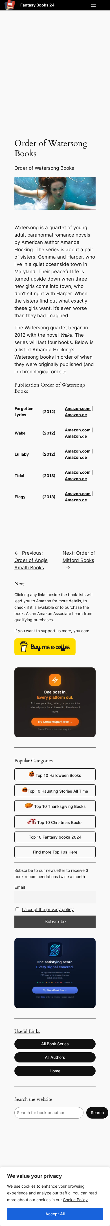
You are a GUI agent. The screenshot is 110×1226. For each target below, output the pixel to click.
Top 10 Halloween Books (57, 775)
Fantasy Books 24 (37, 5)
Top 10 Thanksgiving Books (59, 806)
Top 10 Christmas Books (59, 822)
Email (19, 887)
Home (55, 1070)
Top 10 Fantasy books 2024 (55, 837)
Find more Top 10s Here (55, 852)
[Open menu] (93, 5)
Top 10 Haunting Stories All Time (58, 791)
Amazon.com (78, 408)
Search (97, 1112)
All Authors (55, 1057)
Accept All (55, 1213)
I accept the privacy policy (48, 909)
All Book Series (55, 1043)
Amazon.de (76, 414)
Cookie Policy (75, 1199)
